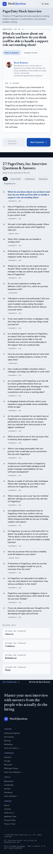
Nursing (7, 740)
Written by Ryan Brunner (39, 682)
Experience (43, 179)
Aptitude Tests (10, 816)
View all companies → (13, 772)
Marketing (8, 744)
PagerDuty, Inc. (10, 184)
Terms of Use (9, 824)
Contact (7, 809)
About (6, 805)
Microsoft (8, 764)
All (5, 179)
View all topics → (11, 796)
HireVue (7, 789)
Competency (30, 179)
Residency (8, 792)
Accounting (9, 737)
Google (7, 761)
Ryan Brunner (21, 63)
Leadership (8, 785)
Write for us (9, 813)
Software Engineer (12, 733)
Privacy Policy (10, 820)
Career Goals (15, 179)
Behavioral (8, 781)
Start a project (15, 848)
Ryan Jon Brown (18, 846)
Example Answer (31, 53)
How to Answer (12, 53)
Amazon (7, 757)
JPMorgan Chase (11, 768)
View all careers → (12, 748)
